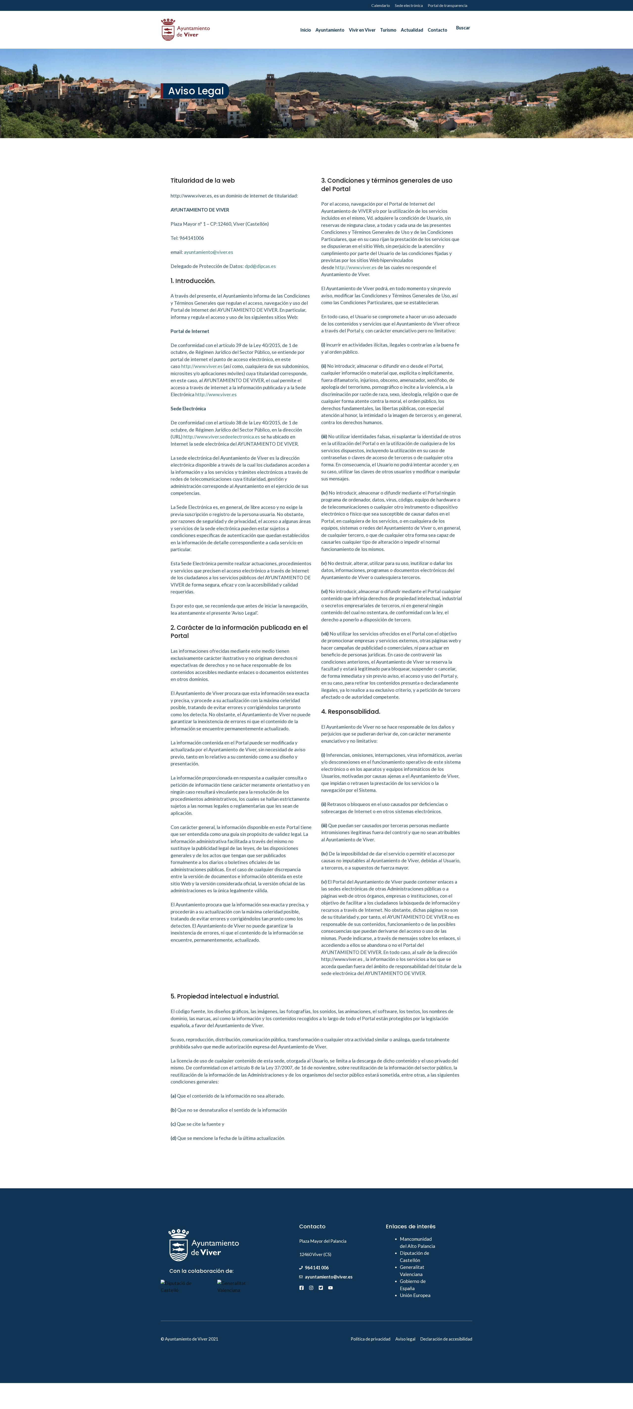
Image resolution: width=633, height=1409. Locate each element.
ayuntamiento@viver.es (208, 252)
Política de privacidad (370, 1339)
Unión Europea (415, 1295)
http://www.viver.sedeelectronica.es (221, 436)
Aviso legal (405, 1339)
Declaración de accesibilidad (446, 1339)
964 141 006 (317, 1267)
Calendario (380, 5)
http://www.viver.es (202, 366)
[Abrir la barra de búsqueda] (461, 30)
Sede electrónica (409, 5)
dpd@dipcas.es (260, 266)
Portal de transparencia (447, 5)
